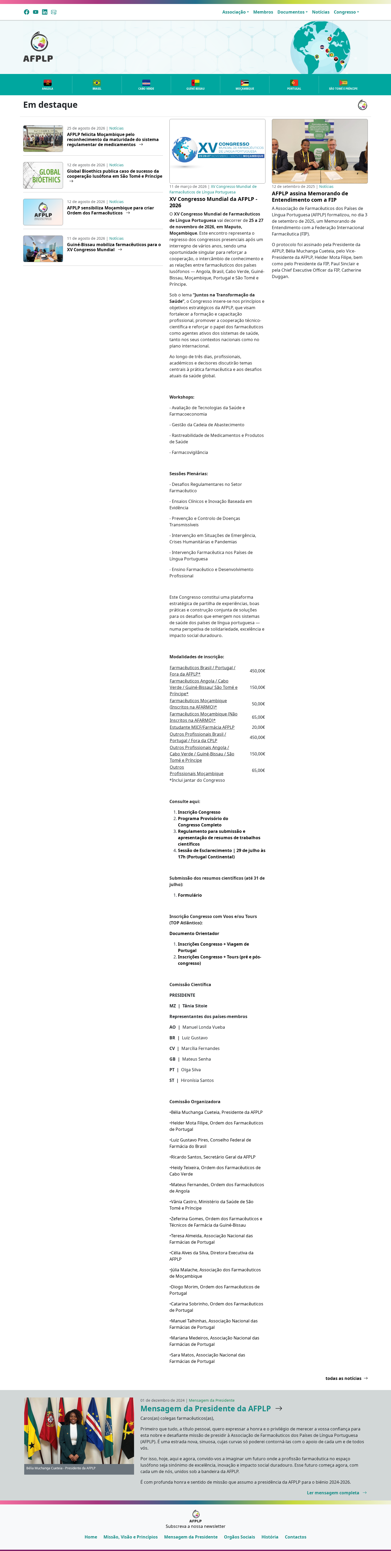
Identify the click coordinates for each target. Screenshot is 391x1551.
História (269, 1537)
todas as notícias (343, 1378)
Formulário (190, 895)
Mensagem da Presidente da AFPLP (205, 1408)
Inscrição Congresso (199, 812)
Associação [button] (234, 12)
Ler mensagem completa (333, 1493)
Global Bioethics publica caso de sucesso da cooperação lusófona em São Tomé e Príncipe (114, 173)
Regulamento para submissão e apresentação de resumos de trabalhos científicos (219, 837)
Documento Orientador (194, 933)
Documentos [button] (291, 12)
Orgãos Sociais (239, 1537)
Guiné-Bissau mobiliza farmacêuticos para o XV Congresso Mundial (114, 247)
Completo (211, 825)
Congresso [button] (345, 12)
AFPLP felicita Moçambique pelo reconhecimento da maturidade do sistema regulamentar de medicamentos (113, 139)
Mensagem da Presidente (191, 1537)
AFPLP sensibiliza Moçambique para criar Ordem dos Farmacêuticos (110, 210)
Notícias (321, 12)
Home (91, 1537)
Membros (263, 12)
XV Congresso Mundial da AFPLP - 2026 (213, 202)
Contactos (295, 1537)
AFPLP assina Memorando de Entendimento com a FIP (310, 196)
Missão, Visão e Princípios (130, 1537)
